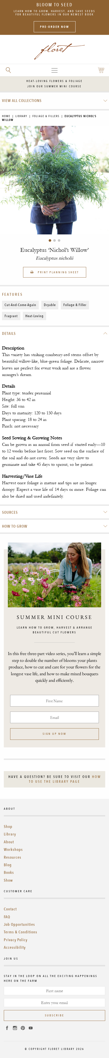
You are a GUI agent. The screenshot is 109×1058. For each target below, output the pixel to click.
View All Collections (22, 100)
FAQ (7, 917)
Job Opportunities (19, 924)
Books (9, 872)
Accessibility (15, 947)
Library (21, 116)
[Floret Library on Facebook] (7, 1029)
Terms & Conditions (20, 932)
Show (8, 880)
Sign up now (54, 734)
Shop (8, 826)
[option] (54, 180)
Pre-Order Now (54, 27)
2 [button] (54, 240)
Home (6, 116)
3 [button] (59, 240)
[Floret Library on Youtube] (31, 1029)
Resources (12, 857)
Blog (8, 865)
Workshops (13, 849)
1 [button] (50, 240)
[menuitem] (54, 100)
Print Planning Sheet (58, 272)
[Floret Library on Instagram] (15, 1029)
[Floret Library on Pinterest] (23, 1029)
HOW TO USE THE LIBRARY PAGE (65, 779)
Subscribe (54, 1015)
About (9, 842)
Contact (10, 909)
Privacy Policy (15, 940)
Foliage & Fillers (46, 116)
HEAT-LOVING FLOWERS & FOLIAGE (54, 81)
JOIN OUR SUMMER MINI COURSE (54, 86)
